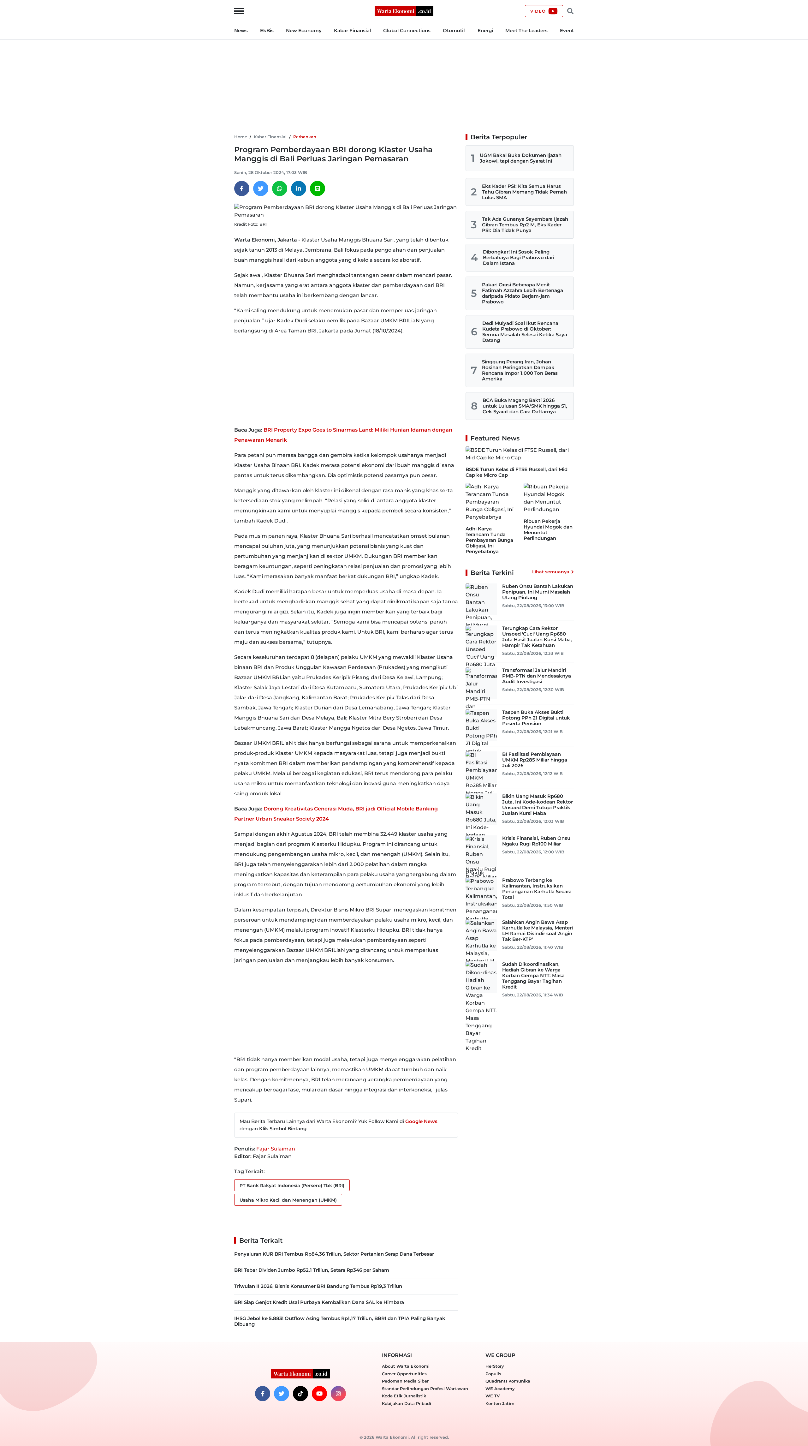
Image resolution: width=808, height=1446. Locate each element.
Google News (421, 1121)
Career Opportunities (404, 1373)
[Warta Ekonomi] (404, 11)
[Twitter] (260, 188)
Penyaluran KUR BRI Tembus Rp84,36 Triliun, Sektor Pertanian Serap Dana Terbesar (334, 1254)
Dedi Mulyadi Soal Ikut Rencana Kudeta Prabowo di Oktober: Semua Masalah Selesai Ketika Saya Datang (524, 331)
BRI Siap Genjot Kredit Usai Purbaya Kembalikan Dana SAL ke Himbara (319, 1302)
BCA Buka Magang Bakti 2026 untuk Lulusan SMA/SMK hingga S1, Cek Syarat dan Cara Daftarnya (525, 406)
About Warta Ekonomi (406, 1366)
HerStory (494, 1366)
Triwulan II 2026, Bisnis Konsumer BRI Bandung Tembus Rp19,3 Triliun (318, 1286)
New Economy (304, 30)
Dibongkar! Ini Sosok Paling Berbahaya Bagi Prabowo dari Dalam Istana (518, 257)
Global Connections (407, 30)
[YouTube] (319, 1393)
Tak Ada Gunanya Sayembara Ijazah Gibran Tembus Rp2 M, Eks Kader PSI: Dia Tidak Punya (525, 224)
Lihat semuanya (550, 572)
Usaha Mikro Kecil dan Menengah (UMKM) (288, 1200)
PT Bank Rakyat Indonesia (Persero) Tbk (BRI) (292, 1185)
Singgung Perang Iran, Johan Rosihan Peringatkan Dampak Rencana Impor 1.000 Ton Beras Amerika (520, 370)
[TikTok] (300, 1393)
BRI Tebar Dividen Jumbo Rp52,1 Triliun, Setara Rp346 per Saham (311, 1270)
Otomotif (454, 30)
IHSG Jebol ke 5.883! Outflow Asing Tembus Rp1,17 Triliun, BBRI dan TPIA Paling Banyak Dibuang (339, 1321)
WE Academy (500, 1388)
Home (240, 136)
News (241, 30)
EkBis (267, 30)
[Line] (317, 188)
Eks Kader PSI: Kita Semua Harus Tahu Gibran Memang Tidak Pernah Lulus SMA (524, 191)
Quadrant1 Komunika (507, 1380)
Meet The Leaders (526, 30)
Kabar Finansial (352, 30)
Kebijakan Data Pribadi (406, 1403)
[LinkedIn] (298, 188)
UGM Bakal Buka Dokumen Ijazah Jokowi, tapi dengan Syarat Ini (520, 158)
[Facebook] (241, 188)
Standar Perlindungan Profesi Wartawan (425, 1388)
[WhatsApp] (279, 188)
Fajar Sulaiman (275, 1149)
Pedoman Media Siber (405, 1380)
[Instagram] (338, 1393)
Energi (485, 30)
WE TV (492, 1395)
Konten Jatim (499, 1403)
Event (567, 30)
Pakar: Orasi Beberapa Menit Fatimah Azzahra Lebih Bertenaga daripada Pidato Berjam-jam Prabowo (522, 293)
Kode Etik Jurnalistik (404, 1395)
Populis (493, 1373)
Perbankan (304, 136)
